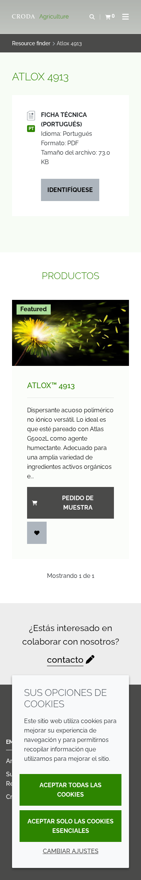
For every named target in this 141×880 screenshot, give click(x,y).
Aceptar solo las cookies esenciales (70, 826)
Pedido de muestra (78, 503)
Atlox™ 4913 (51, 385)
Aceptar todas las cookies (70, 790)
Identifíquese (70, 190)
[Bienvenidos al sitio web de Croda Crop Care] (41, 17)
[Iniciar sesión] (37, 533)
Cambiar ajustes (71, 851)
